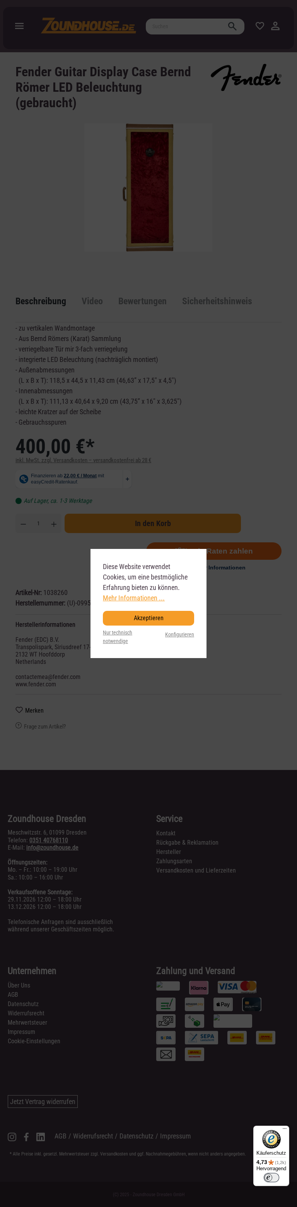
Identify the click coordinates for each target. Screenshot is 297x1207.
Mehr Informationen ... (134, 598)
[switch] (271, 1177)
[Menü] (284, 1130)
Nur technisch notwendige (117, 637)
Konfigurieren (179, 634)
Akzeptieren (149, 618)
